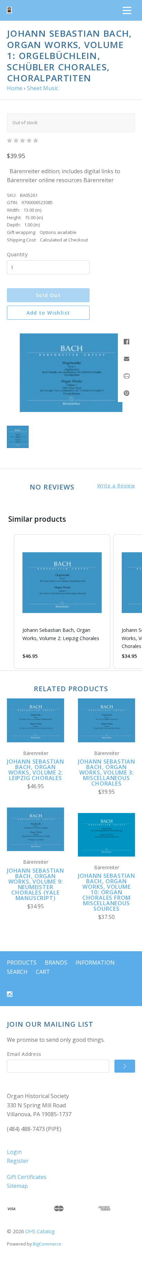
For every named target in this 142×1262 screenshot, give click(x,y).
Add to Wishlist (48, 312)
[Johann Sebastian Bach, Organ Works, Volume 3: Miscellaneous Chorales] (106, 720)
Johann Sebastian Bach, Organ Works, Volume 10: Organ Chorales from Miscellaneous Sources (106, 892)
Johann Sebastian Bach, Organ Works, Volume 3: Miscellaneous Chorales (106, 772)
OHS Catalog (40, 1231)
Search (17, 972)
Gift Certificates (27, 1177)
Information (95, 962)
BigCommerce (47, 1244)
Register (18, 1161)
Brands (56, 962)
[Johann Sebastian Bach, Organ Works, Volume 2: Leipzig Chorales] (35, 720)
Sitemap (17, 1186)
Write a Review (116, 486)
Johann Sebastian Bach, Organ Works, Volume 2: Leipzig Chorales (35, 770)
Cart (43, 972)
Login (14, 1152)
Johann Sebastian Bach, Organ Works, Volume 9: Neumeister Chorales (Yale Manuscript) (35, 884)
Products (22, 962)
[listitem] (62, 601)
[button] (7, 601)
